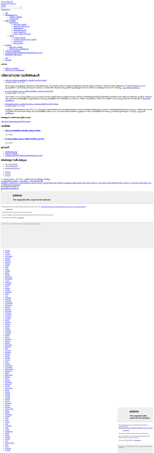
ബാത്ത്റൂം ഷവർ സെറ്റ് (10, 183)
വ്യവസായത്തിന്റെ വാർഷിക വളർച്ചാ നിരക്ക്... (23, 130)
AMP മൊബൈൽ (36, 181)
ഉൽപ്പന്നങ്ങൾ (10, 21)
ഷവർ (11, 36)
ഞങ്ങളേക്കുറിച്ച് (11, 15)
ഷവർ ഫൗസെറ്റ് (19, 32)
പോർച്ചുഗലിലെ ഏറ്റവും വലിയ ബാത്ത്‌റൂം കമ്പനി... (25, 139)
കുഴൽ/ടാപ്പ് (13, 22)
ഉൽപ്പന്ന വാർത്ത (16, 47)
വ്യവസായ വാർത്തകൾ (18, 49)
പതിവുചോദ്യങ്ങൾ (12, 51)
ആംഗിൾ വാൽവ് (19, 24)
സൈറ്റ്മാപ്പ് (23, 181)
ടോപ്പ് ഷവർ (18, 43)
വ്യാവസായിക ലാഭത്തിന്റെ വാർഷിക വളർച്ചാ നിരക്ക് (25, 80)
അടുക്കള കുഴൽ (19, 30)
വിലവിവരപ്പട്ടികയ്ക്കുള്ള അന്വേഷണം (16, 121)
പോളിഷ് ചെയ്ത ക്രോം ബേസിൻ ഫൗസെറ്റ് (80, 183)
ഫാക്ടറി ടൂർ (13, 19)
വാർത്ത (8, 45)
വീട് (6, 13)
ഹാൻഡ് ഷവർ (19, 38)
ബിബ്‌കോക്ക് (18, 28)
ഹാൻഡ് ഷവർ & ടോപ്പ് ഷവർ (24, 39)
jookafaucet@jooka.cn (12, 168)
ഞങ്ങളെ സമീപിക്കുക (13, 54)
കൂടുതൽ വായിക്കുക (131, 88)
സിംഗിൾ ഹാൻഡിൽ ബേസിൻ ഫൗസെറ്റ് (114, 183)
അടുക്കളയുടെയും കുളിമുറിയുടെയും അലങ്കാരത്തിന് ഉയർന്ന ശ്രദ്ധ (31, 104)
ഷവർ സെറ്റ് (18, 41)
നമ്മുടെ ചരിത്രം (15, 17)
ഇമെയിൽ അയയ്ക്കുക (10, 188)
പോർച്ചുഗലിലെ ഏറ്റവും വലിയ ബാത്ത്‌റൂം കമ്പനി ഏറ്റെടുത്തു (29, 91)
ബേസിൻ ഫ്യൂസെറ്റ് (21, 26)
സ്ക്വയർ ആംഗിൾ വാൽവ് (53, 183)
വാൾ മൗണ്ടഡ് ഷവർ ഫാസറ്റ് (30, 183)
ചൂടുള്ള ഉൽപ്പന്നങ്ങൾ (9, 181)
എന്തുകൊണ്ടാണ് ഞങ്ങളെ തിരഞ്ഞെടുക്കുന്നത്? (23, 53)
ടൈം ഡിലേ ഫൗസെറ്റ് (22, 34)
